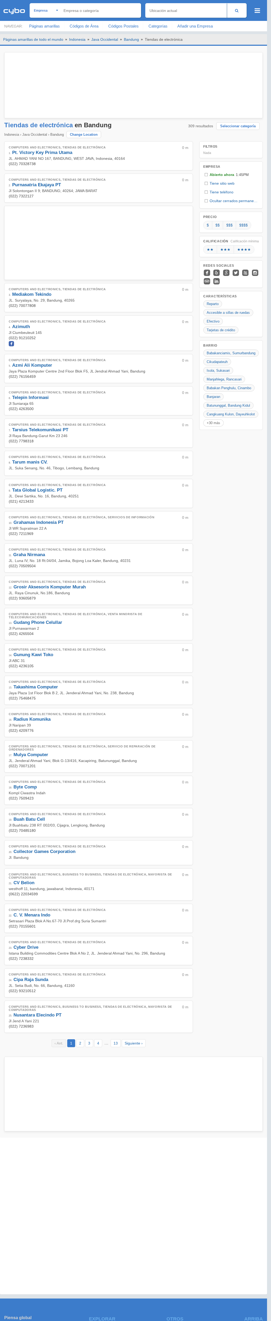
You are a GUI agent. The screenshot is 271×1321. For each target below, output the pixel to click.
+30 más (213, 423)
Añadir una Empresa (195, 26)
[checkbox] (231, 175)
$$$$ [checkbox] (243, 225)
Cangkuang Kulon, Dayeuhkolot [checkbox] (231, 414)
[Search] (237, 10)
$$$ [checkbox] (229, 225)
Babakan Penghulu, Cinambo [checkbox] (229, 388)
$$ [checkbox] (217, 225)
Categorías (158, 26)
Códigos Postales (123, 26)
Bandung (131, 39)
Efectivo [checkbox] (213, 321)
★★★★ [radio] (244, 249)
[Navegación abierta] (257, 10)
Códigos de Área (84, 26)
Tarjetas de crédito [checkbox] (221, 330)
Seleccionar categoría (238, 126)
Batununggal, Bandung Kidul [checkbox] (228, 405)
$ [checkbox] (208, 225)
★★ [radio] (210, 249)
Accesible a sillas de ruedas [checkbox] (228, 313)
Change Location (84, 135)
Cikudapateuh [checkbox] (217, 362)
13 (116, 1043)
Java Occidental (104, 39)
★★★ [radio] (225, 249)
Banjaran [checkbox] (213, 397)
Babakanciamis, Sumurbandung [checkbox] (231, 353)
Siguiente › (134, 1043)
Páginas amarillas (44, 26)
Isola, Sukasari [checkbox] (218, 371)
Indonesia (77, 39)
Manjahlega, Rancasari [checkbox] (224, 379)
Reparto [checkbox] (213, 304)
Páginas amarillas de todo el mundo (33, 39)
